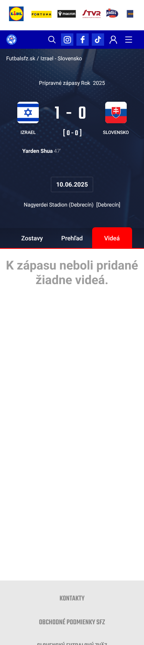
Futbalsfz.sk (20, 59)
